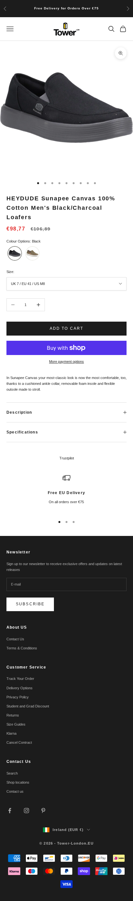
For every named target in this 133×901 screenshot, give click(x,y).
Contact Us (15, 639)
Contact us (15, 791)
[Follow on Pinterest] (43, 810)
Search (12, 773)
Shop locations (17, 782)
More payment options (66, 361)
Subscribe (30, 604)
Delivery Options (19, 688)
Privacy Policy (17, 697)
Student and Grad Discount (27, 706)
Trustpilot (66, 458)
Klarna (11, 733)
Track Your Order (20, 679)
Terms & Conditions (21, 648)
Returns (12, 715)
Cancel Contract (19, 742)
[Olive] (32, 253)
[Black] (14, 253)
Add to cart (67, 328)
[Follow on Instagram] (26, 810)
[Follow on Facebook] (9, 810)
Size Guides (16, 724)
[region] (66, 492)
